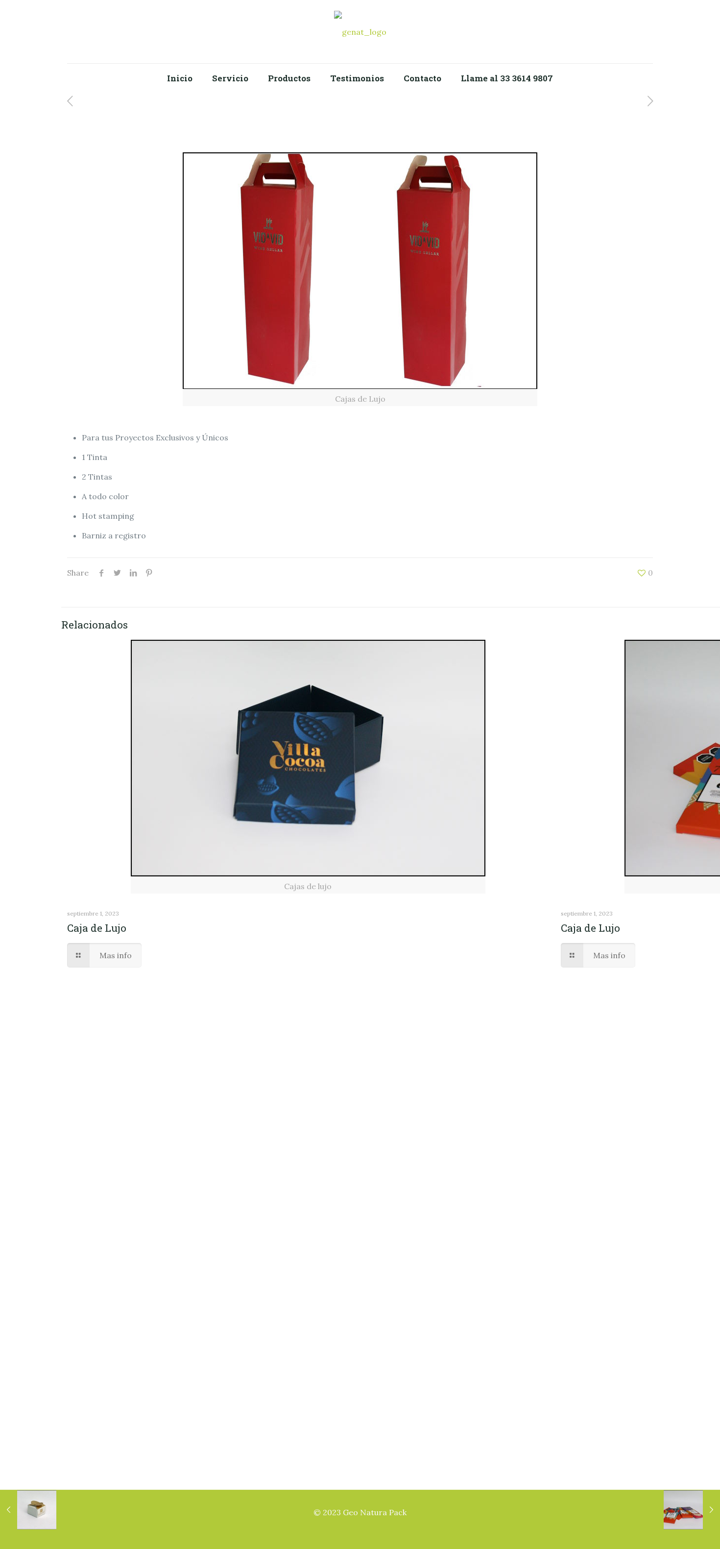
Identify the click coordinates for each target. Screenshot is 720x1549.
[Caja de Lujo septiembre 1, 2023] (28, 1509)
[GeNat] (360, 31)
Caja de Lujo (96, 928)
